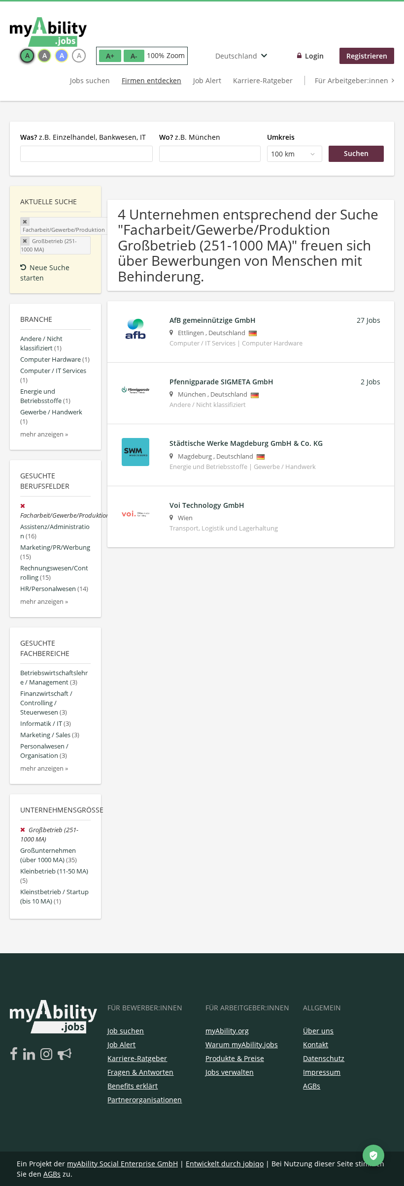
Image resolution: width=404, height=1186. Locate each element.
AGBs (311, 1086)
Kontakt (315, 1044)
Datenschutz (323, 1058)
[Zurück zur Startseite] (48, 32)
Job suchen (125, 1030)
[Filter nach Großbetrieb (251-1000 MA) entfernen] (24, 830)
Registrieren (366, 56)
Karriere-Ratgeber (263, 80)
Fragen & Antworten (140, 1072)
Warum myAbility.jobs (241, 1044)
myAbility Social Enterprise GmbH (122, 1163)
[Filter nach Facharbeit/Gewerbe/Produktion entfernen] (23, 506)
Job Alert (207, 80)
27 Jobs (368, 320)
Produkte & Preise (234, 1058)
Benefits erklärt (132, 1086)
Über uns (318, 1030)
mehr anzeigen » (44, 434)
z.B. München (189, 137)
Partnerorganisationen (144, 1099)
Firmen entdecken (151, 80)
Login (314, 56)
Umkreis (281, 137)
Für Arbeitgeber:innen (351, 80)
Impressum (321, 1072)
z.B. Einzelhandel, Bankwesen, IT (83, 137)
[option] (27, 55)
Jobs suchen (90, 80)
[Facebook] (15, 1054)
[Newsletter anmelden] (64, 1054)
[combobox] (86, 153)
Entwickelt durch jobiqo (225, 1163)
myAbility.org (227, 1030)
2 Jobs (370, 381)
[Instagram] (48, 1054)
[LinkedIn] (30, 1054)
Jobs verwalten (229, 1072)
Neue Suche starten (44, 272)
